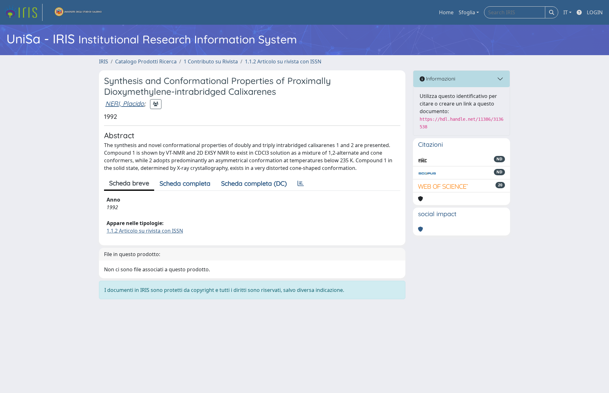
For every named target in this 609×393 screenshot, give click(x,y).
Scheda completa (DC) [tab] (254, 183)
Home (446, 12)
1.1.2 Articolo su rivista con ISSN (283, 61)
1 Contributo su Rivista (211, 61)
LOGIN (595, 12)
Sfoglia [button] (467, 12)
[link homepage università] (78, 12)
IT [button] (565, 12)
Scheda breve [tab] (129, 183)
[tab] (300, 183)
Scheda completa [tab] (185, 183)
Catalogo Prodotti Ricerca (146, 61)
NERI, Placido (124, 103)
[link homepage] (23, 12)
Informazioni (440, 78)
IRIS (103, 61)
